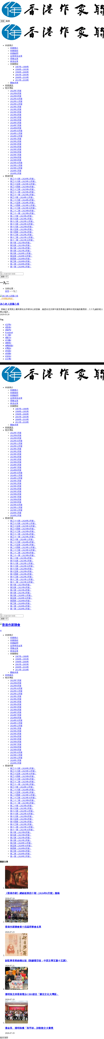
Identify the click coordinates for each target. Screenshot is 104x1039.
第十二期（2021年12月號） (22, 237)
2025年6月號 (15, 152)
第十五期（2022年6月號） (21, 229)
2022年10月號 (16, 99)
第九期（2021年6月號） (20, 245)
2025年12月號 (16, 168)
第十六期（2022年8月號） (21, 227)
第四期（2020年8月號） (20, 259)
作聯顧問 (14, 53)
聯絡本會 (14, 83)
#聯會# (8, 343)
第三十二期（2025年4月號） (23, 192)
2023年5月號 (15, 117)
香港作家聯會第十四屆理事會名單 (23, 926)
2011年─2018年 (22, 80)
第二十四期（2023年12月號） (23, 205)
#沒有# (8, 356)
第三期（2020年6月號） (20, 261)
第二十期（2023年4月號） (21, 216)
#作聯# (8, 353)
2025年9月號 (15, 160)
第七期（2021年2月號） (20, 251)
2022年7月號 (15, 91)
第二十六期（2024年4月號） (23, 200)
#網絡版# (9, 345)
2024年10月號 (16, 131)
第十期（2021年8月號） (20, 243)
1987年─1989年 (22, 67)
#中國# (8, 340)
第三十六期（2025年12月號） (23, 181)
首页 (7, 291)
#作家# (8, 351)
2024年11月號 (16, 133)
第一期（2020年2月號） (20, 267)
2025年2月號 (15, 141)
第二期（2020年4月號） (20, 264)
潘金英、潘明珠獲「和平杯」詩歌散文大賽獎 (29, 1028)
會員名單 (14, 61)
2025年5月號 (15, 149)
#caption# (9, 332)
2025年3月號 (15, 144)
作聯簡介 (14, 48)
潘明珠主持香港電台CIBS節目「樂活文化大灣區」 (32, 994)
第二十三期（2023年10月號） (23, 208)
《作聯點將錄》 (7, 298)
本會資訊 (9, 85)
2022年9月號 (15, 96)
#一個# (8, 335)
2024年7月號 (15, 125)
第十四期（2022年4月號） (21, 232)
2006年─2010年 (22, 77)
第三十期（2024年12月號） (22, 197)
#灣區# (8, 348)
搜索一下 (4, 277)
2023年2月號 (15, 109)
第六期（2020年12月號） (21, 253)
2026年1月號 (15, 171)
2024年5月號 (15, 123)
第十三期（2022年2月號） (21, 235)
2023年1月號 (15, 107)
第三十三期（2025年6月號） (23, 189)
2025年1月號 (15, 139)
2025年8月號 (15, 157)
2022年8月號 (15, 93)
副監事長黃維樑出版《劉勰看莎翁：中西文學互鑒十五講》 (36, 960)
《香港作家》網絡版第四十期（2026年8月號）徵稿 (32, 893)
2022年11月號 (16, 101)
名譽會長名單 (16, 56)
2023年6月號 (15, 120)
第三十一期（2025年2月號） (23, 195)
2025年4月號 (15, 147)
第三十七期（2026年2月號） (23, 179)
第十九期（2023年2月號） (21, 219)
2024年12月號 (16, 136)
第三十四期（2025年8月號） (23, 187)
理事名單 (14, 59)
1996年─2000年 (22, 72)
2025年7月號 (15, 155)
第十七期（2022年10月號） (22, 224)
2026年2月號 (15, 173)
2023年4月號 (15, 115)
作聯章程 (14, 51)
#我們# (8, 330)
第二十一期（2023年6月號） (23, 213)
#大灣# (8, 359)
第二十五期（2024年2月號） (23, 203)
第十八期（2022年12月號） (22, 221)
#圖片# (8, 337)
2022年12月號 (16, 104)
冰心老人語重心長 (9, 304)
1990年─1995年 (22, 69)
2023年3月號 (15, 112)
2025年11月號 (16, 165)
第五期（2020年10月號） (21, 256)
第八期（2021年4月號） (20, 248)
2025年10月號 (16, 163)
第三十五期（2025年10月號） (23, 184)
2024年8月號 (15, 128)
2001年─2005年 (22, 75)
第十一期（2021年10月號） (22, 240)
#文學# (8, 325)
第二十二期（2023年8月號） (23, 211)
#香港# (8, 327)
